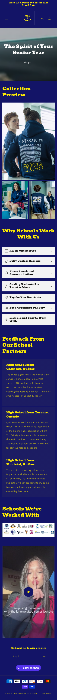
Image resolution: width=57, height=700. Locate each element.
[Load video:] (28, 592)
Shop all (28, 62)
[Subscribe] (44, 656)
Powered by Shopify (29, 693)
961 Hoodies (16, 693)
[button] (6, 18)
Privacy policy (46, 693)
